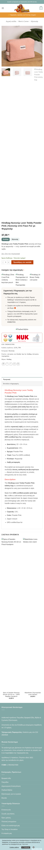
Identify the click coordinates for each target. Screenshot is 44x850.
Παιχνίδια (5, 782)
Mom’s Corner (23, 21)
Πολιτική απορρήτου (9, 821)
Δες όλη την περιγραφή (11, 254)
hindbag (29, 354)
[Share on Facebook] (7, 364)
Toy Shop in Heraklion (10, 829)
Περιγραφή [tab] (6, 379)
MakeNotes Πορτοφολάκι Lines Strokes (33, 693)
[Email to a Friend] (14, 364)
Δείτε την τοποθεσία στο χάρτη (12, 760)
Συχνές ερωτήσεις (8, 814)
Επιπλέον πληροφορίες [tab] (11, 383)
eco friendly (17, 354)
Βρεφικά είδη (6, 778)
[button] (3, 8)
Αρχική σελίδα (11, 21)
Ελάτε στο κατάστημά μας (11, 825)
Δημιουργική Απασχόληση (11, 786)
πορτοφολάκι (5, 356)
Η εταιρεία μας (7, 833)
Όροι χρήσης (6, 818)
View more (25, 844)
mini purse (35, 354)
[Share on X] (10, 364)
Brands (4, 798)
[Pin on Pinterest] (18, 364)
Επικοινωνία (6, 810)
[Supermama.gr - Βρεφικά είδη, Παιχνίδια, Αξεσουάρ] (22, 8)
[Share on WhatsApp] (3, 364)
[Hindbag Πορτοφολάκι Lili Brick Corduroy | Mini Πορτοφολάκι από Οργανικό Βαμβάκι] (22, 279)
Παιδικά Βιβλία (7, 790)
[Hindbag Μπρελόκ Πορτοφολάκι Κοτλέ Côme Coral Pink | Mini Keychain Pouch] (8, 279)
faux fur (24, 354)
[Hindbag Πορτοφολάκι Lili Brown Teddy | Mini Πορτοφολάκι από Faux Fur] (36, 279)
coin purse (10, 354)
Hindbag (5, 239)
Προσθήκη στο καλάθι (22, 262)
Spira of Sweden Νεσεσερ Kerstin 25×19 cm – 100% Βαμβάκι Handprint (11, 694)
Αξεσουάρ (34, 21)
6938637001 (11, 322)
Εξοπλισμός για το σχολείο (11, 794)
